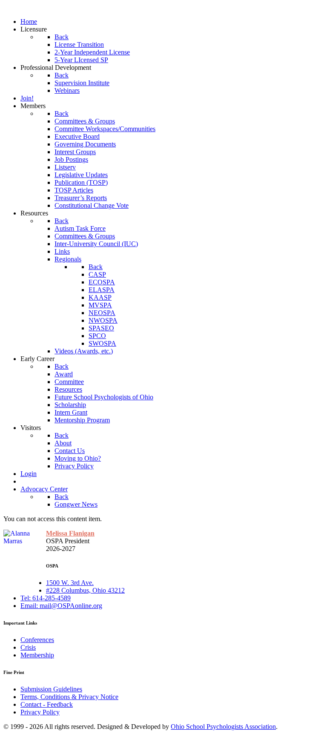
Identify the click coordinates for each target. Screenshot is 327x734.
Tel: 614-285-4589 (45, 598)
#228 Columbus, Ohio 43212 (85, 590)
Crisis (28, 647)
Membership (37, 655)
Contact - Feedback (46, 704)
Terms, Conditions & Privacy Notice (69, 696)
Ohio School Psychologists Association (223, 726)
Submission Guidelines (51, 689)
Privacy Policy (40, 712)
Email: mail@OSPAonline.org (61, 605)
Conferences (37, 639)
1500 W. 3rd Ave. (70, 582)
